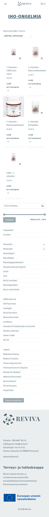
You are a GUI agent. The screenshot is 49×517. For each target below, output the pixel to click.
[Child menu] (43, 244)
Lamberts (7, 321)
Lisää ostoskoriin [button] (12, 85)
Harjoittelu (8, 390)
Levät (5, 271)
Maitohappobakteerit (13, 262)
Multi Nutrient (10, 312)
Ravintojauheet (10, 285)
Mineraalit (8, 248)
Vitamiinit (7, 244)
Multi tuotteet (10, 280)
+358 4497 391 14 (18, 440)
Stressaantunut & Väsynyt (15, 367)
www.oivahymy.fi (11, 456)
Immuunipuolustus (12, 363)
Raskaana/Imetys (11, 354)
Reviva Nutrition (11, 317)
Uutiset (6, 234)
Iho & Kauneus (10, 385)
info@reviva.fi (21, 443)
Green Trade (9, 335)
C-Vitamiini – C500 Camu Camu (12, 70)
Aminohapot (9, 253)
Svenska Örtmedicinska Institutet (19, 326)
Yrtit (5, 276)
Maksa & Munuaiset (12, 376)
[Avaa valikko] (5, 4)
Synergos (7, 308)
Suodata (9, 219)
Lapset (6, 349)
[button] (13, 58)
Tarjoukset (8, 230)
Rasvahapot (8, 257)
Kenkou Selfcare (11, 330)
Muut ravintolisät (11, 289)
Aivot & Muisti (9, 381)
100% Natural (9, 299)
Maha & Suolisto (10, 358)
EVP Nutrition (9, 303)
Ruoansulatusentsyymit (14, 266)
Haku (43, 205)
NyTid (6, 339)
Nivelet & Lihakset (11, 372)
